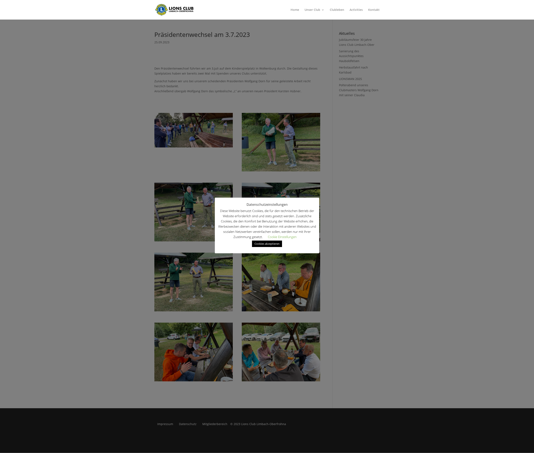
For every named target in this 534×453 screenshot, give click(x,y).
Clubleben (337, 10)
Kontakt (374, 10)
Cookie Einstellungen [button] (282, 237)
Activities (356, 10)
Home (295, 10)
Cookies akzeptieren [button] (267, 244)
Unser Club (312, 10)
